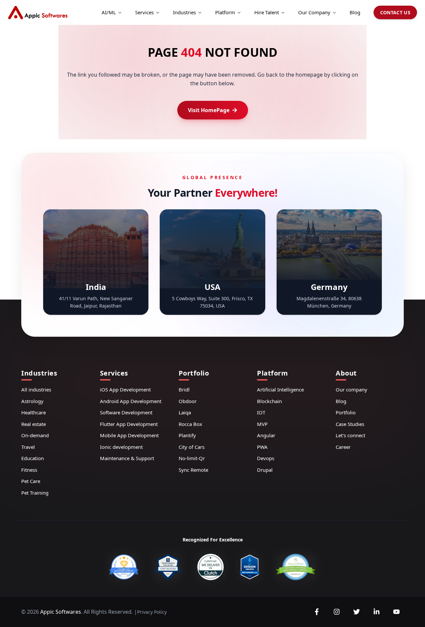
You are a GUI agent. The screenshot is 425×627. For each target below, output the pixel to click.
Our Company (314, 12)
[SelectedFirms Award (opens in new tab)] (295, 567)
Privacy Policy (152, 612)
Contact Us (395, 12)
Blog (355, 12)
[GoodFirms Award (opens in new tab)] (123, 567)
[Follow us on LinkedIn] (376, 611)
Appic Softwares (60, 611)
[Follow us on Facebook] (316, 611)
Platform (225, 12)
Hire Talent (266, 12)
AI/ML (109, 12)
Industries (184, 12)
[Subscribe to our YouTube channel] (396, 611)
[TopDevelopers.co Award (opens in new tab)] (167, 567)
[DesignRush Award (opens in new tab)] (250, 567)
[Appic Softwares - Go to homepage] (38, 12)
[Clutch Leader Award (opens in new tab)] (210, 567)
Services (144, 12)
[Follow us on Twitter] (356, 611)
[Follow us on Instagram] (336, 611)
